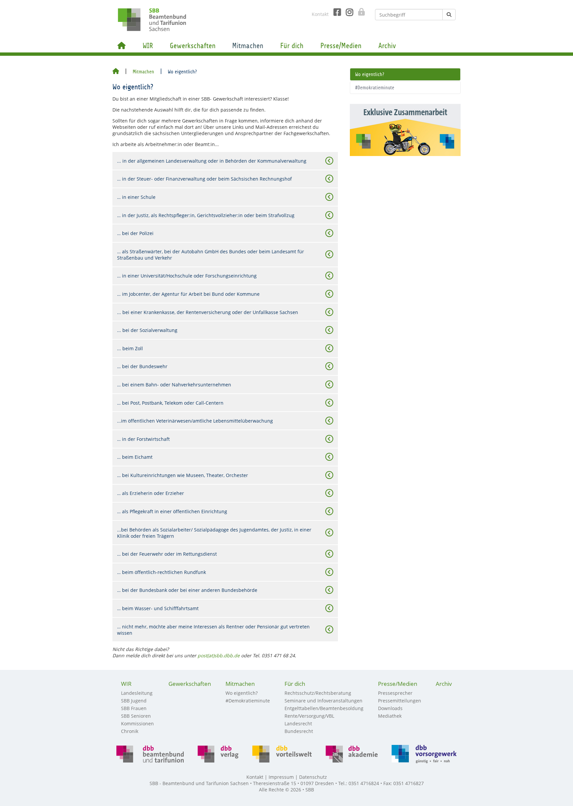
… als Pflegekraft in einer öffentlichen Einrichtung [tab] (172, 511)
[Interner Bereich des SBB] (359, 12)
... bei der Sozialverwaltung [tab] (147, 330)
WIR (148, 46)
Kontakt (320, 14)
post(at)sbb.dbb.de (219, 655)
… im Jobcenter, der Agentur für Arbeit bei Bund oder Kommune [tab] (188, 294)
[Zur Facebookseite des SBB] (335, 12)
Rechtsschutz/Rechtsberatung (318, 693)
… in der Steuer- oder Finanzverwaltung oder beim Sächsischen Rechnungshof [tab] (204, 179)
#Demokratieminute (374, 87)
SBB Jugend (134, 700)
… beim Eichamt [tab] (135, 457)
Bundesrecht (299, 731)
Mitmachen (247, 46)
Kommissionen (137, 723)
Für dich (291, 46)
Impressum (281, 777)
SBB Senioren (136, 716)
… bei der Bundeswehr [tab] (142, 366)
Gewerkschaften (193, 46)
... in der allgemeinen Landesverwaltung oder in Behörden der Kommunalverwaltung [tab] (211, 161)
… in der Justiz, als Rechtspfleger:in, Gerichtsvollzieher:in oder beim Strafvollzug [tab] (205, 215)
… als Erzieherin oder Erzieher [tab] (150, 493)
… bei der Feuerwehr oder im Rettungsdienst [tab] (167, 554)
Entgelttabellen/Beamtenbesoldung (324, 708)
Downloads (390, 708)
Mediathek (390, 716)
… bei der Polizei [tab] (135, 233)
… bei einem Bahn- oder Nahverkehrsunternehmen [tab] (174, 384)
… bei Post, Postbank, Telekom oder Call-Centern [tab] (170, 403)
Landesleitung (137, 693)
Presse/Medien (340, 46)
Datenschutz (313, 777)
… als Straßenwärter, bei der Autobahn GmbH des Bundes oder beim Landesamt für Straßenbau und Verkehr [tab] (210, 254)
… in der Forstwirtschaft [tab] (143, 439)
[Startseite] (115, 71)
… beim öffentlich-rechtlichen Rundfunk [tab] (161, 572)
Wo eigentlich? (369, 74)
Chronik (129, 731)
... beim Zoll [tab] (130, 348)
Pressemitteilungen (399, 700)
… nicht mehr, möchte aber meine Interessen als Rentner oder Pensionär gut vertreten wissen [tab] (213, 629)
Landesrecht (298, 723)
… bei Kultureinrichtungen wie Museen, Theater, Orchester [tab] (182, 475)
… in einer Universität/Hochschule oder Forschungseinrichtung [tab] (187, 276)
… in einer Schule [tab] (136, 197)
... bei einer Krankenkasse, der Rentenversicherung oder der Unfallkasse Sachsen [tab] (207, 312)
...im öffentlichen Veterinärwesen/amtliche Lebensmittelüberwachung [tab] (195, 421)
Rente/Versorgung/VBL (309, 716)
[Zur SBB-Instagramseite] (347, 12)
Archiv (387, 46)
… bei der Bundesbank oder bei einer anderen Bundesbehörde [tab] (187, 590)
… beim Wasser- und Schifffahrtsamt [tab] (158, 608)
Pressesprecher (395, 693)
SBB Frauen (134, 708)
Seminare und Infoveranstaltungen (323, 700)
